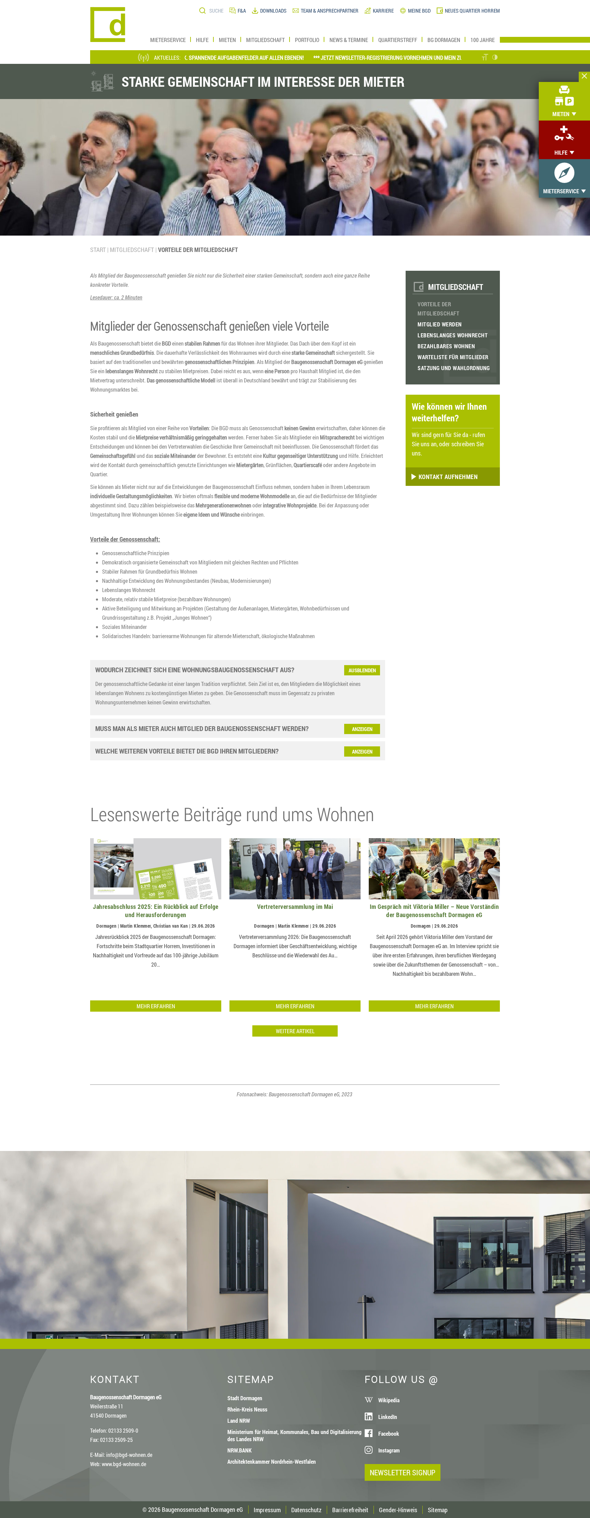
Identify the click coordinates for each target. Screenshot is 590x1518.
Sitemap (438, 1510)
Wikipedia (388, 1400)
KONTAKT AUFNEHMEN (447, 477)
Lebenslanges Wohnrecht (453, 335)
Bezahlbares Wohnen (446, 346)
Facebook (388, 1433)
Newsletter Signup (402, 1472)
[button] (485, 58)
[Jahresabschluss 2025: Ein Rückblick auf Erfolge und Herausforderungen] (155, 869)
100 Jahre (482, 39)
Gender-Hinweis (398, 1510)
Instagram (389, 1450)
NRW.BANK (239, 1450)
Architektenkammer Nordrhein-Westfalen (271, 1461)
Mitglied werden (440, 324)
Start (98, 249)
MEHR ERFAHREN (156, 1006)
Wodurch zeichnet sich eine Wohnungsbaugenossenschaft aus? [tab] (194, 669)
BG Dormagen (443, 39)
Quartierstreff (397, 39)
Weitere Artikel (295, 1031)
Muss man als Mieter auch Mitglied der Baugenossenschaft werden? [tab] (202, 728)
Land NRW (238, 1420)
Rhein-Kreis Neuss (247, 1409)
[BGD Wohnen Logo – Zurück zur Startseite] (107, 39)
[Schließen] (584, 77)
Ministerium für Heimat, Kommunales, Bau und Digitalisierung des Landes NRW (294, 1435)
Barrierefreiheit (350, 1510)
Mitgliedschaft (265, 39)
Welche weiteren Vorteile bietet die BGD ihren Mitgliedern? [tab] (187, 750)
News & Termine (348, 39)
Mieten (227, 39)
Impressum (267, 1510)
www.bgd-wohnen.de (124, 1463)
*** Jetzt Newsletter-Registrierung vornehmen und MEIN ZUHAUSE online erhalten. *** (382, 57)
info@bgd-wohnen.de (129, 1454)
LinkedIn (387, 1416)
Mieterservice (168, 39)
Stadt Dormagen (244, 1398)
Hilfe (202, 39)
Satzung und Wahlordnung (454, 367)
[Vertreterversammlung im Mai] (295, 869)
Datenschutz (306, 1510)
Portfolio (307, 39)
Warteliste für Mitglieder (453, 357)
